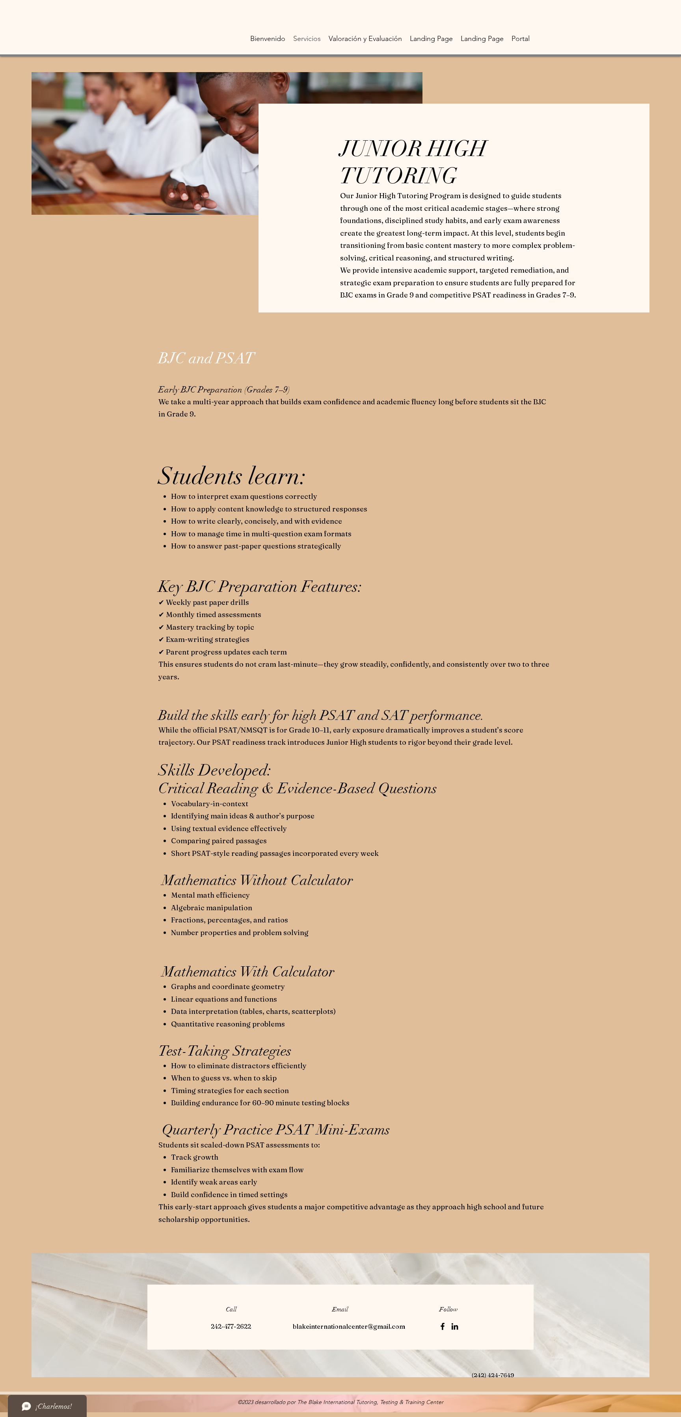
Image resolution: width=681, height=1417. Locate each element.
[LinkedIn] (455, 1326)
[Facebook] (442, 1326)
